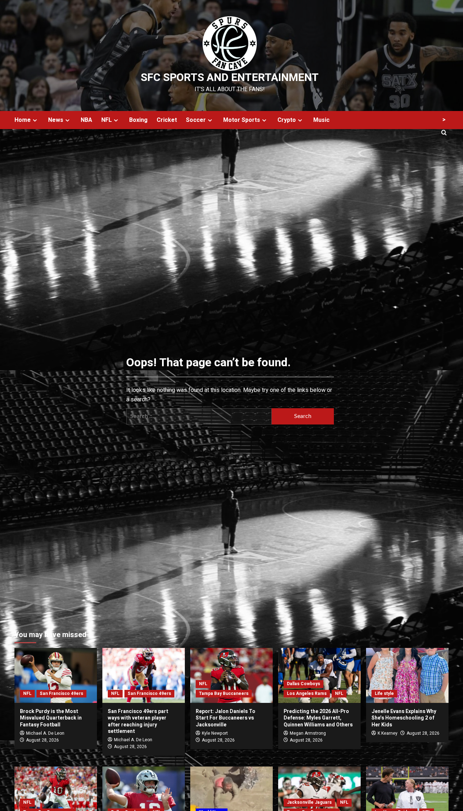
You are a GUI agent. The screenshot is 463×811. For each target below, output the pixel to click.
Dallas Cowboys (303, 683)
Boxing (138, 120)
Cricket (167, 120)
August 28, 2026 (42, 740)
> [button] (444, 119)
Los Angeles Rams (307, 693)
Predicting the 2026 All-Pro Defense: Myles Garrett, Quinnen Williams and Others (318, 718)
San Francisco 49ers (61, 693)
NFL (106, 120)
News (55, 120)
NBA (86, 120)
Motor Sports (241, 120)
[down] (35, 120)
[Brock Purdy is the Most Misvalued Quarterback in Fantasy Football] (55, 675)
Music (321, 120)
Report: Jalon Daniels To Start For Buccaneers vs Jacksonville (225, 718)
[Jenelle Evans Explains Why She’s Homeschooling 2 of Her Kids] (407, 675)
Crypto (286, 120)
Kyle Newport (215, 733)
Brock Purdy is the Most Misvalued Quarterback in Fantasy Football (51, 718)
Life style (384, 693)
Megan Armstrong (308, 733)
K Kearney (388, 733)
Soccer (196, 120)
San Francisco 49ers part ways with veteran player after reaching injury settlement (138, 721)
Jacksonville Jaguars (309, 802)
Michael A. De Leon (45, 733)
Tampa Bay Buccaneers (224, 693)
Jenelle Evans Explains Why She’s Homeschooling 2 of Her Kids (403, 718)
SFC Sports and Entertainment (230, 78)
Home (22, 120)
